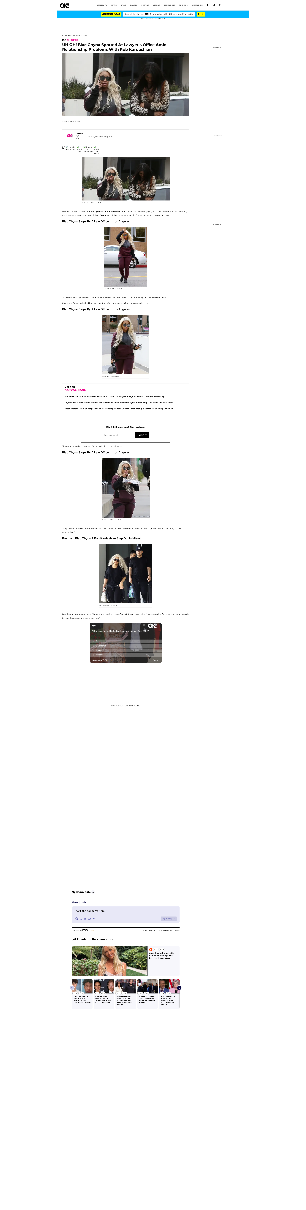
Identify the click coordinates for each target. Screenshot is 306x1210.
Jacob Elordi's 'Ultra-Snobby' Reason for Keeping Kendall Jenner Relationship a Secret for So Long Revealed (119, 409)
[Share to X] (79, 147)
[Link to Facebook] (208, 5)
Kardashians (82, 35)
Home (64, 35)
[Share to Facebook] (71, 147)
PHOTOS (145, 5)
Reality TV (102, 5)
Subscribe (197, 5)
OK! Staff (79, 134)
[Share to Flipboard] (88, 147)
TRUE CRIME (169, 5)
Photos (72, 35)
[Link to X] (220, 5)
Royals (133, 5)
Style (123, 5)
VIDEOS (156, 5)
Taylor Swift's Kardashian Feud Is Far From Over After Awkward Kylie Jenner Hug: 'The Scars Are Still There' (119, 402)
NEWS (114, 5)
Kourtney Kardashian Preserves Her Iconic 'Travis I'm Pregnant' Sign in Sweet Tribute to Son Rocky (114, 396)
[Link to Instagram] (214, 5)
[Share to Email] (96, 147)
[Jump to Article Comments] (63, 147)
